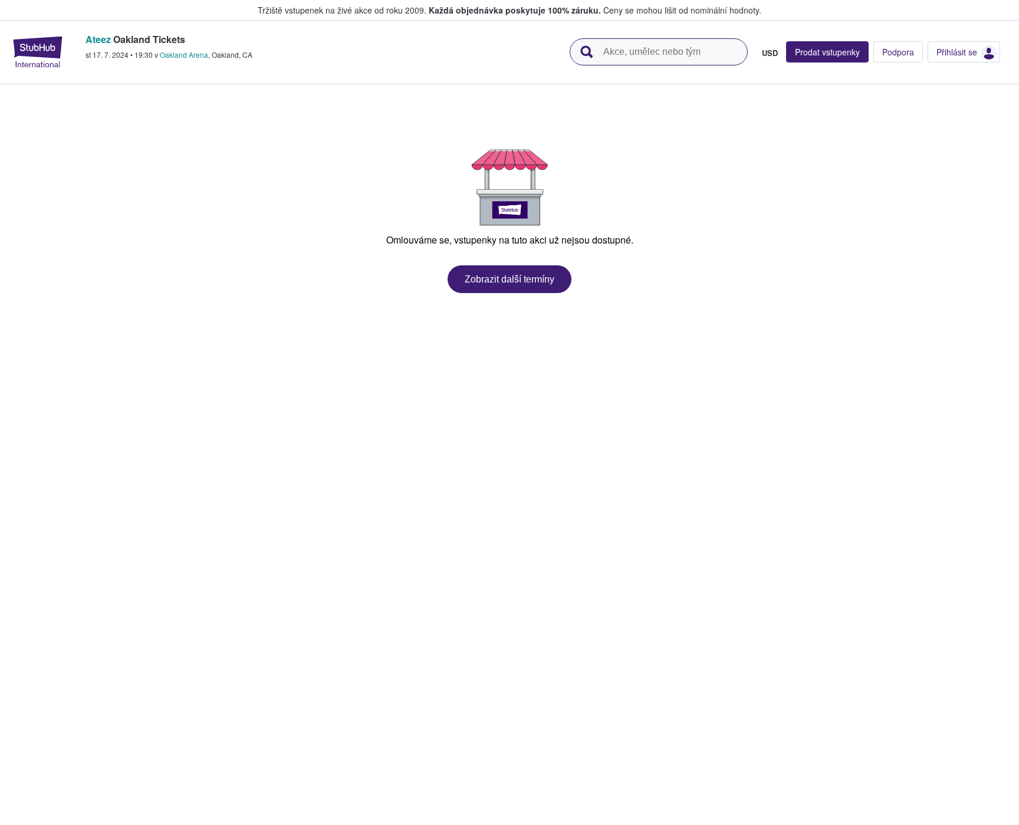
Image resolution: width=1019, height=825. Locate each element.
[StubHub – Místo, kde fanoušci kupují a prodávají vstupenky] (37, 52)
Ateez (98, 39)
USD (770, 52)
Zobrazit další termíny (509, 279)
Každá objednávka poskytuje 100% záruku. (515, 10)
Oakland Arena (184, 55)
